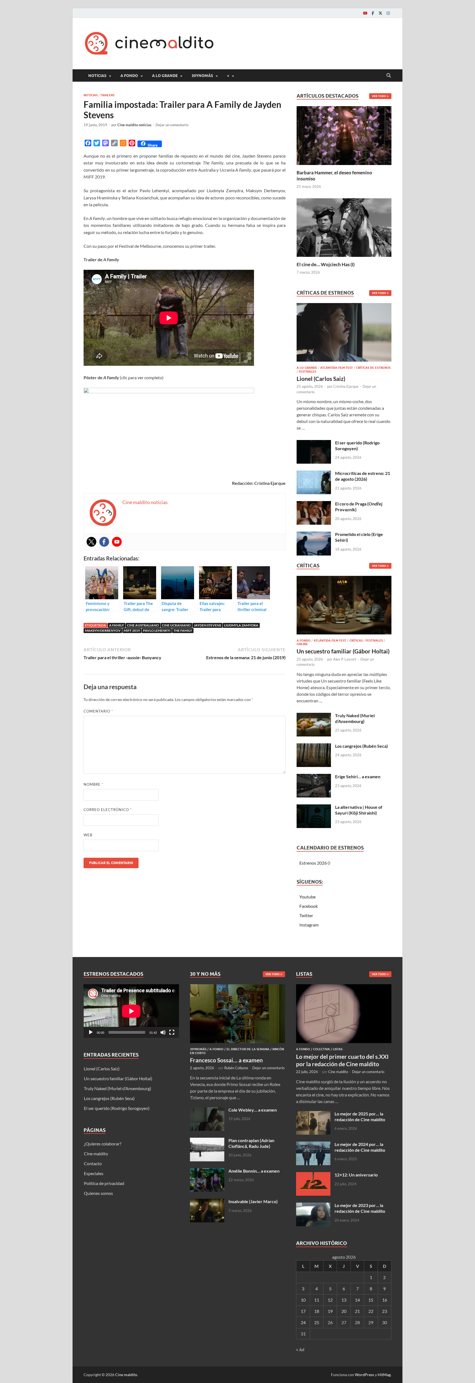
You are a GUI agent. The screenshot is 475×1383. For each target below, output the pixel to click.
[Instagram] (388, 13)
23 (384, 1311)
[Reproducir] (90, 1032)
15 (370, 1299)
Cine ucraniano (176, 625)
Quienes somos (98, 1193)
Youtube (307, 896)
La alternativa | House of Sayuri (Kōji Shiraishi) (358, 809)
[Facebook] (372, 13)
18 (316, 1311)
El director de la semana (248, 1049)
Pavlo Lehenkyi (156, 630)
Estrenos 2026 (313, 862)
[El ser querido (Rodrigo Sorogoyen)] (314, 443)
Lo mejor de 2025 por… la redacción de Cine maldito (360, 1116)
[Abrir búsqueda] (389, 75)
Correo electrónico (108, 809)
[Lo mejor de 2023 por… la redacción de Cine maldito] (313, 1205)
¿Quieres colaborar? (102, 1143)
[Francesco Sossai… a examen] (237, 987)
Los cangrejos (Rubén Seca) (361, 746)
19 (330, 1311)
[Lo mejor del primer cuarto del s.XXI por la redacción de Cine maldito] (343, 987)
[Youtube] (365, 13)
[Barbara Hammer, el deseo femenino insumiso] (344, 135)
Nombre (93, 784)
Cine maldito (96, 1153)
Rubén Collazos (236, 1068)
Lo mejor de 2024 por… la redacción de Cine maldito (360, 1147)
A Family (116, 625)
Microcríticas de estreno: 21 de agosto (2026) (362, 476)
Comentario (98, 711)
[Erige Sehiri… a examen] (314, 777)
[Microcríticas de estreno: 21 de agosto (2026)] (314, 473)
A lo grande (165, 75)
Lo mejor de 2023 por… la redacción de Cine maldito (360, 1208)
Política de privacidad (104, 1183)
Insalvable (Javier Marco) (253, 1201)
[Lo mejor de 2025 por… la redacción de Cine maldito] (313, 1114)
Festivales (307, 371)
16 (384, 1299)
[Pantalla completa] (172, 1032)
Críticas (356, 640)
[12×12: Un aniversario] (313, 1175)
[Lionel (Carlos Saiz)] (344, 334)
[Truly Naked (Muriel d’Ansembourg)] (314, 716)
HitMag (384, 1374)
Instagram (309, 924)
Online (302, 644)
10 (303, 1299)
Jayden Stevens (207, 625)
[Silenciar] (163, 1032)
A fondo (129, 75)
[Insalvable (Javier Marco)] (207, 1202)
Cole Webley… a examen (252, 1109)
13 (343, 1299)
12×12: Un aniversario (356, 1174)
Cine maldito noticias (134, 125)
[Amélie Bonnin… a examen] (207, 1171)
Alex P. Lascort (344, 659)
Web (88, 835)
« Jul (300, 1349)
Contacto (93, 1163)
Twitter (306, 915)
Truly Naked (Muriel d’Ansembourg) (355, 718)
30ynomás (202, 75)
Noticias (97, 75)
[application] (131, 1011)
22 (370, 1311)
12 (330, 1299)
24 (303, 1322)
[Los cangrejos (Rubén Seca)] (314, 746)
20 (343, 1311)
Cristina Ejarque (345, 386)
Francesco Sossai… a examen (226, 1060)
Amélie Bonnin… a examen (254, 1170)
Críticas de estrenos (373, 368)
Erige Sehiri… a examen (357, 776)
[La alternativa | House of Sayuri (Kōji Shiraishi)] (314, 807)
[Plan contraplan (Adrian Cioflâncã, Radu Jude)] (207, 1140)
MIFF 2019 (132, 630)
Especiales (93, 1173)
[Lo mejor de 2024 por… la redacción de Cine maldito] (313, 1144)
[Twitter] (380, 13)
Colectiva (321, 1049)
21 (357, 1311)
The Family (182, 630)
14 (357, 1299)
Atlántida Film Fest (336, 368)
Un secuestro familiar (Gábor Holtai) (343, 651)
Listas (338, 1049)
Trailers (107, 95)
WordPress (364, 1374)
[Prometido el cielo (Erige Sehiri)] (314, 534)
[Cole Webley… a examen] (207, 1110)
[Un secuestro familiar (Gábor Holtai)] (344, 606)
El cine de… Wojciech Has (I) (326, 264)
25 (316, 1322)
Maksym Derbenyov (103, 630)
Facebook (308, 906)
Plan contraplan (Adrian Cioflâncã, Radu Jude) (251, 1143)
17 (303, 1311)
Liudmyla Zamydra (241, 625)
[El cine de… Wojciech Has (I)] (344, 226)
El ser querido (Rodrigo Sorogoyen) (357, 445)
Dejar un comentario (172, 125)
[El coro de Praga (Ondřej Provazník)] (314, 504)
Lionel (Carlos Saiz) (321, 378)
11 (316, 1299)
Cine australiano (143, 625)
